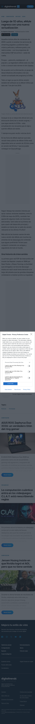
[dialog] (17, 362)
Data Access (17, 389)
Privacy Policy (26, 389)
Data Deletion (8, 389)
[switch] (28, 366)
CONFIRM (10, 383)
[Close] (31, 334)
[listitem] (17, 362)
